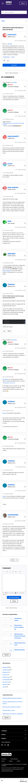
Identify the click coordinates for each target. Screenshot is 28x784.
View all (6, 654)
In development (6, 679)
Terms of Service (14, 758)
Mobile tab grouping (19, 649)
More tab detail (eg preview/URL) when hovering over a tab (13, 124)
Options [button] (26, 20)
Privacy (3, 761)
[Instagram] (5, 745)
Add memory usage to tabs (9, 382)
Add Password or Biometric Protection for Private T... (19, 636)
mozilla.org (3, 758)
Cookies (10, 761)
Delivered (5, 684)
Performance (6, 57)
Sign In (23, 3)
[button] (4, 60)
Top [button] (2, 780)
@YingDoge (5, 379)
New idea (10, 43)
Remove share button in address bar (19, 627)
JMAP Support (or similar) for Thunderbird (13, 713)
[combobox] (14, 12)
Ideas (3, 20)
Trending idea (6, 669)
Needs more (5, 672)
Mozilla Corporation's (8, 764)
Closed (4, 686)
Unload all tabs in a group (9, 710)
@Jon (4, 413)
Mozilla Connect (8, 3)
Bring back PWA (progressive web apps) (12, 698)
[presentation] (4, 571)
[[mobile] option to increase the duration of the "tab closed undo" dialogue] (20, 73)
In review (5, 674)
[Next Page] (17, 560)
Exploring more (6, 677)
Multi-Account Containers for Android (12, 706)
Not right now (6, 682)
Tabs (13, 57)
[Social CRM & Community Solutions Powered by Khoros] (23, 781)
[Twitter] (2, 745)
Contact (18, 761)
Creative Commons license (7, 770)
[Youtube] (8, 745)
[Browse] (2, 3)
